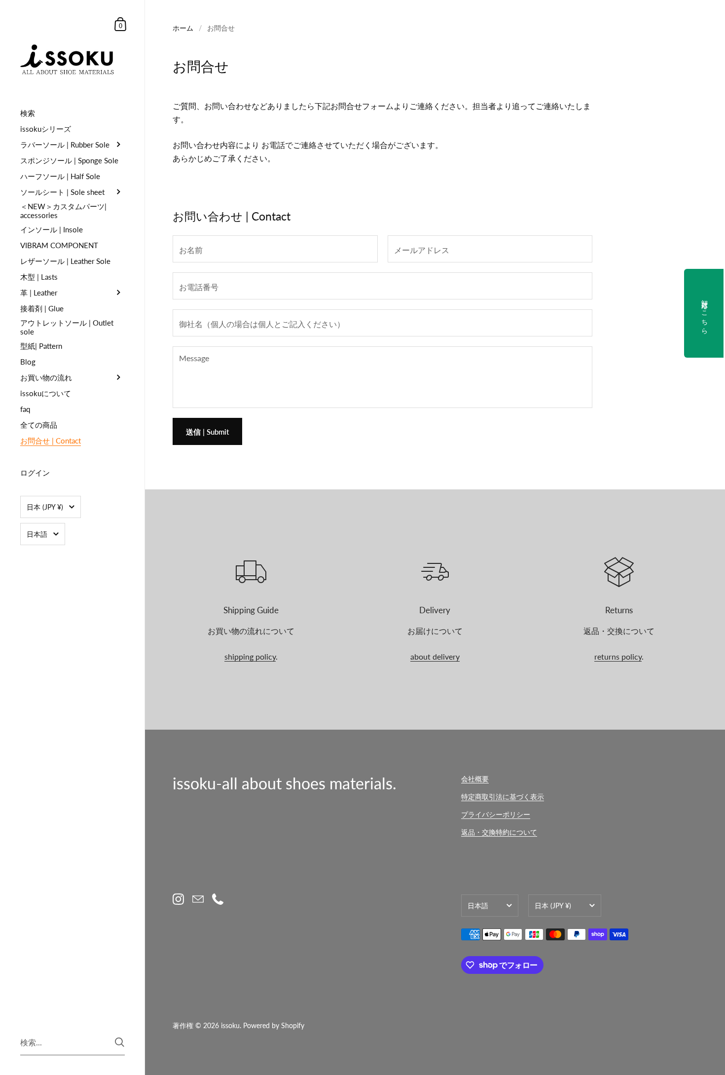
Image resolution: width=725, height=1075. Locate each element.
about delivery (435, 656)
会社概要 (475, 779)
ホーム (183, 28)
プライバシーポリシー (495, 814)
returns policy (618, 656)
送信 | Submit (207, 431)
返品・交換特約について (499, 832)
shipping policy (250, 656)
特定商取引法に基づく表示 (502, 796)
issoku (230, 1025)
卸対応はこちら (705, 313)
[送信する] (119, 1042)
